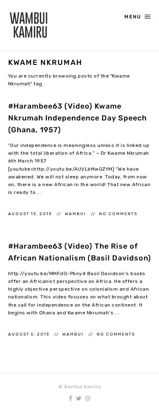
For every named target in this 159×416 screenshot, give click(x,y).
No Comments (118, 213)
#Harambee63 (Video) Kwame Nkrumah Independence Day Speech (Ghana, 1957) (77, 118)
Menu (132, 17)
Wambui (76, 213)
